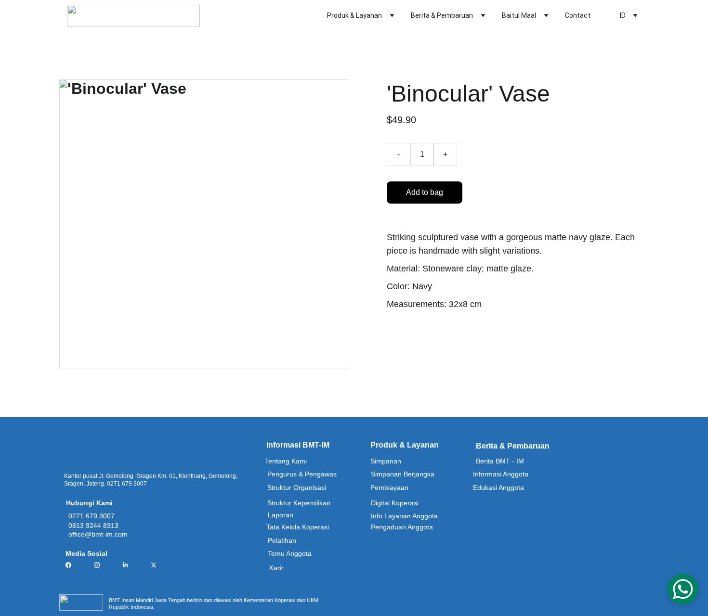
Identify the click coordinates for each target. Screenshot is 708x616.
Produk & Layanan (354, 15)
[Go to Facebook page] (73, 565)
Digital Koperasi (395, 503)
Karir (276, 568)
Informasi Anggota (500, 474)
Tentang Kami (286, 461)
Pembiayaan (389, 487)
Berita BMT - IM (500, 461)
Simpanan (385, 461)
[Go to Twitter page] (154, 565)
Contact (577, 15)
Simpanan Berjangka (402, 474)
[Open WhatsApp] (683, 589)
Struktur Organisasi (296, 487)
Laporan (280, 515)
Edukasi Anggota (498, 487)
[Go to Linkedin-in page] (130, 565)
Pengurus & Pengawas (302, 474)
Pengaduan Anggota (402, 527)
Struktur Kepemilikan (298, 503)
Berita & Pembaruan (442, 15)
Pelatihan (282, 540)
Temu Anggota (290, 553)
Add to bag (424, 192)
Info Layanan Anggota (404, 516)
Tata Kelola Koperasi (297, 527)
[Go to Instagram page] (101, 565)
